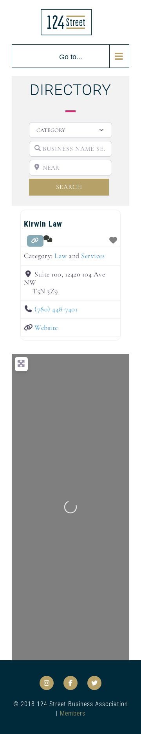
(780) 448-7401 (56, 309)
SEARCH (82, 187)
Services (93, 255)
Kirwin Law (43, 224)
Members (72, 713)
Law (60, 255)
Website (46, 327)
